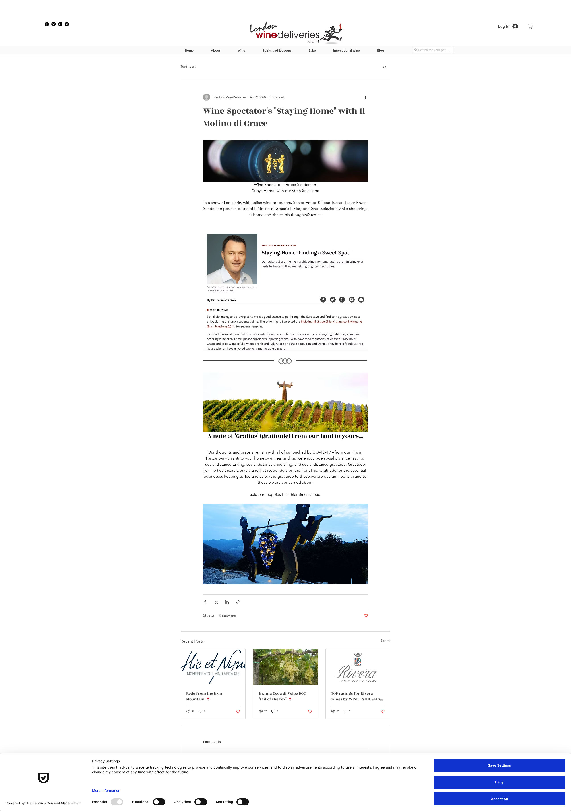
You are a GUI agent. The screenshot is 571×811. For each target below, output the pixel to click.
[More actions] (365, 97)
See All (385, 641)
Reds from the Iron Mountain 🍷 (204, 696)
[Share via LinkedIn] (227, 602)
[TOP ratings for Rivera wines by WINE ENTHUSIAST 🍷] (358, 667)
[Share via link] (238, 602)
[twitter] (53, 24)
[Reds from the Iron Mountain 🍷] (213, 667)
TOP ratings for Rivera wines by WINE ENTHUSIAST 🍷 (356, 696)
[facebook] (47, 24)
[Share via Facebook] (205, 602)
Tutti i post (188, 66)
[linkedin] (60, 24)
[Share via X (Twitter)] (216, 602)
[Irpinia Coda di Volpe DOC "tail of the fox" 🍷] (285, 667)
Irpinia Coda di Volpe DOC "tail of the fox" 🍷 (282, 696)
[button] (530, 26)
